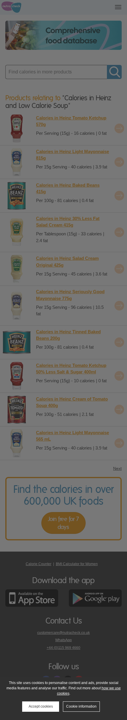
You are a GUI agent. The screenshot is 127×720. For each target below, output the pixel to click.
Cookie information (81, 706)
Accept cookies (41, 706)
